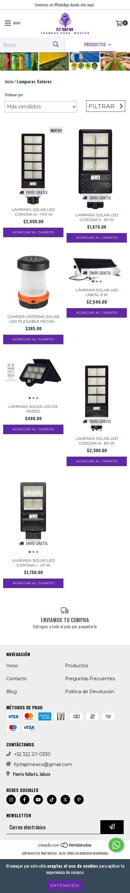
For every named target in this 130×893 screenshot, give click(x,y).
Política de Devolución (89, 691)
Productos (76, 665)
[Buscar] (55, 44)
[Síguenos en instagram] (11, 799)
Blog (11, 691)
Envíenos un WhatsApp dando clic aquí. (65, 4)
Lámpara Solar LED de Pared (33, 409)
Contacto (16, 678)
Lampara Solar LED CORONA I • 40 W (33, 562)
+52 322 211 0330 (32, 754)
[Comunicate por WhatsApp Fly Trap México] (116, 845)
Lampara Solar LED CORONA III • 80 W (96, 441)
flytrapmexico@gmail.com (43, 764)
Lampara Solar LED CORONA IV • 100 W (33, 212)
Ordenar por (14, 94)
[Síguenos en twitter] (65, 799)
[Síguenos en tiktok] (51, 799)
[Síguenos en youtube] (38, 799)
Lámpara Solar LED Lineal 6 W (96, 292)
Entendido (65, 885)
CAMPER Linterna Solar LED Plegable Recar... (33, 319)
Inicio (9, 81)
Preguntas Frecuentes (90, 678)
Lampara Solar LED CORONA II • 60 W (96, 217)
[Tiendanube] (65, 847)
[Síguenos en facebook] (24, 799)
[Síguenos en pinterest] (79, 799)
